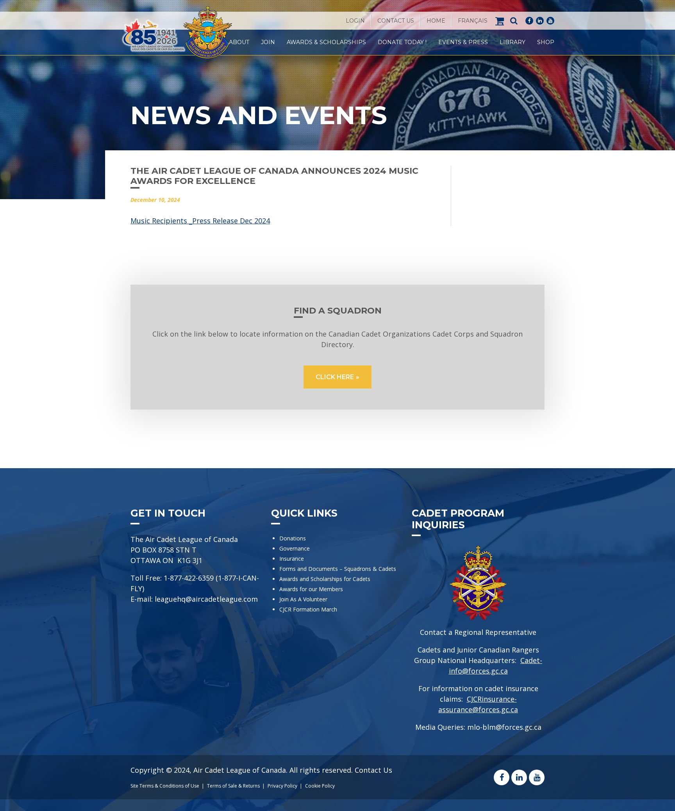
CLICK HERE (335, 377)
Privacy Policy (282, 785)
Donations (292, 538)
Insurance (291, 558)
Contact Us (395, 20)
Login (355, 20)
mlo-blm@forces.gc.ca (504, 727)
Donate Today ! (402, 42)
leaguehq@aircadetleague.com (206, 599)
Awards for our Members (311, 589)
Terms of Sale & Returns (233, 785)
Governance (294, 548)
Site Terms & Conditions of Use (164, 785)
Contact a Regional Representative (478, 632)
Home (436, 20)
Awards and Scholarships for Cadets (324, 579)
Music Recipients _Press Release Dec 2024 (200, 220)
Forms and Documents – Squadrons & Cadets (338, 568)
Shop (545, 42)
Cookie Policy (320, 785)
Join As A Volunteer (303, 599)
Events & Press (463, 42)
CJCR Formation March (308, 609)
